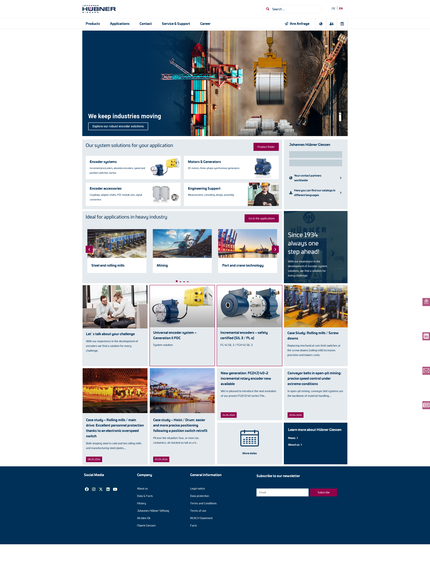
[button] (177, 281)
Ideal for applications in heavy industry (126, 217)
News (292, 437)
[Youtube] (115, 489)
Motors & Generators (204, 161)
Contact (146, 23)
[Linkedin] (108, 489)
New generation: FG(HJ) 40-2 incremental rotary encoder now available (246, 378)
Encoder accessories (106, 188)
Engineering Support (204, 188)
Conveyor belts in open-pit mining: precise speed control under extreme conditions (314, 378)
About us (294, 444)
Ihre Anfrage (299, 23)
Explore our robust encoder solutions (118, 126)
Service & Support (176, 23)
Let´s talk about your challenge (110, 334)
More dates (249, 453)
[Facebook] (86, 489)
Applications (120, 23)
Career (205, 23)
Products (93, 23)
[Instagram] (93, 489)
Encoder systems (103, 161)
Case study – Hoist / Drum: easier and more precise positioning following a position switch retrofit (180, 425)
